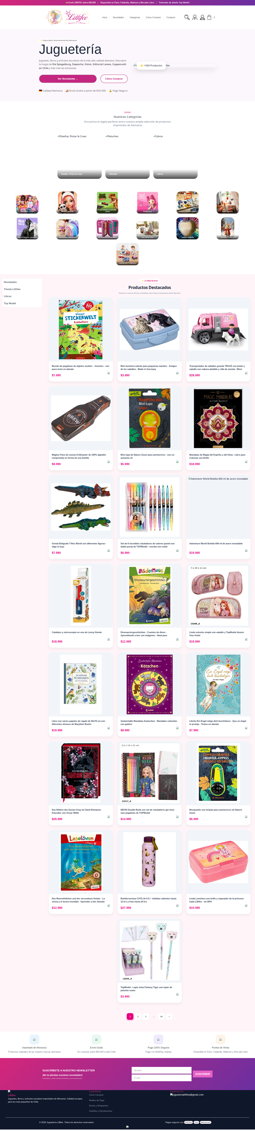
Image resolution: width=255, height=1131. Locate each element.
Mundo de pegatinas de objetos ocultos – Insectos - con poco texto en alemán (80, 367)
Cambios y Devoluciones (100, 1111)
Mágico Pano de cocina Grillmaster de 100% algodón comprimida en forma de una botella (79, 456)
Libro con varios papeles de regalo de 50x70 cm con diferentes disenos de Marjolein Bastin (78, 722)
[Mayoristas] (202, 17)
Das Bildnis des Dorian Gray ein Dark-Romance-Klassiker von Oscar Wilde (76, 811)
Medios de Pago (96, 1100)
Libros (7, 296)
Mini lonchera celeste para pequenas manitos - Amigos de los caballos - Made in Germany (149, 367)
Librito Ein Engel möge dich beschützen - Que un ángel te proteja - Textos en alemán (217, 722)
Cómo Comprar (153, 17)
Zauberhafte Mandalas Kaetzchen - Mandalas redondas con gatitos (149, 722)
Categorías (135, 17)
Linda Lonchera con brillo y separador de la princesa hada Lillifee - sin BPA (216, 900)
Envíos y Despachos (98, 1105)
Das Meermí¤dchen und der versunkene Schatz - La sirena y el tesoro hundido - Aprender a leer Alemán (78, 900)
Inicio (104, 17)
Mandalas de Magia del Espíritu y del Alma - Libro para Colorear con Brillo (217, 456)
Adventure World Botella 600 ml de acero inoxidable (216, 543)
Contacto (170, 17)
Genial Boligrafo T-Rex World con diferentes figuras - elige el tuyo (79, 545)
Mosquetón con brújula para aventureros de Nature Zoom (215, 811)
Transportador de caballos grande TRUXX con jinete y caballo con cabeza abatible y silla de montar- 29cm (217, 367)
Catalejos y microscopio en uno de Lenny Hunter (77, 632)
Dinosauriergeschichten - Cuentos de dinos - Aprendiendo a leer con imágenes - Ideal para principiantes (144, 635)
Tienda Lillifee (12, 289)
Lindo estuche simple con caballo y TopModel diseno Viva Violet (216, 634)
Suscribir (202, 1074)
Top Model (10, 303)
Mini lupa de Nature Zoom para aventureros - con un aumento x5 (147, 456)
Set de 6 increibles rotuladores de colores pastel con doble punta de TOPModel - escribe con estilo (148, 545)
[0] (210, 17)
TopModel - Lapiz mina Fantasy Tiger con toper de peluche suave (146, 989)
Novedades (118, 17)
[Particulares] (195, 17)
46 (161, 1016)
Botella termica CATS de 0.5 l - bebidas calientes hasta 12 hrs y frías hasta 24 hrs (148, 900)
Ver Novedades (68, 78)
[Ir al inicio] (67, 17)
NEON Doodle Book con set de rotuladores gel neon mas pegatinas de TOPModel (147, 811)
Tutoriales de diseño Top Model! (174, 2)
